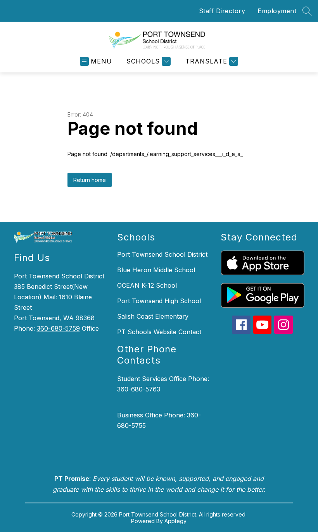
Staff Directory (222, 11)
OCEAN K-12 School (147, 285)
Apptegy (175, 521)
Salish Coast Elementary (152, 316)
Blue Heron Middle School (156, 270)
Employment (277, 11)
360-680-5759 (58, 328)
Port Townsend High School (159, 301)
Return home (89, 180)
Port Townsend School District (162, 254)
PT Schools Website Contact (159, 332)
